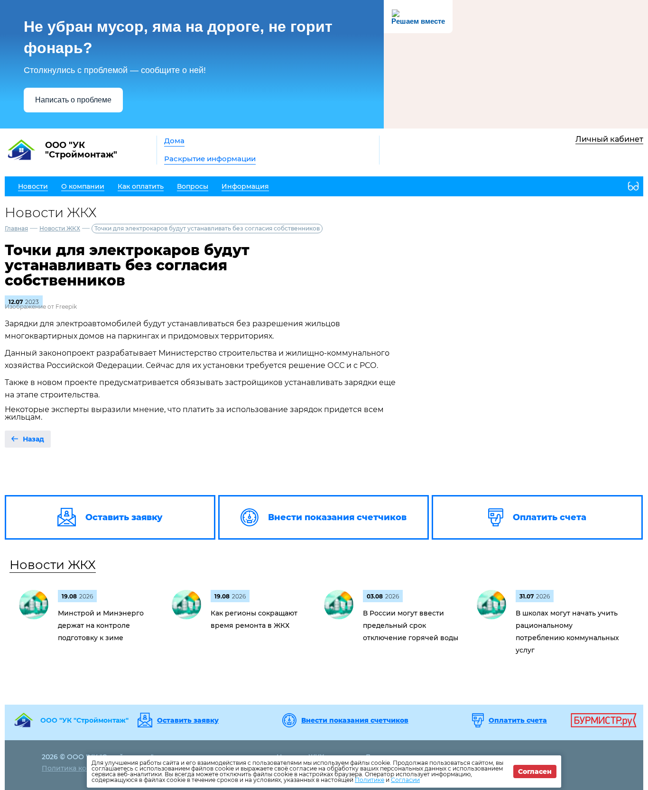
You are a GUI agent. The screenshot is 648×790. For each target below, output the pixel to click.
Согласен (535, 771)
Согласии (405, 779)
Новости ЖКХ (59, 228)
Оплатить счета (518, 720)
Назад (33, 439)
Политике (369, 779)
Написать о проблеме (73, 100)
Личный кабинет (609, 139)
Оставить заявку (188, 720)
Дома (174, 140)
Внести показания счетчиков (354, 720)
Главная (16, 228)
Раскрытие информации (210, 158)
